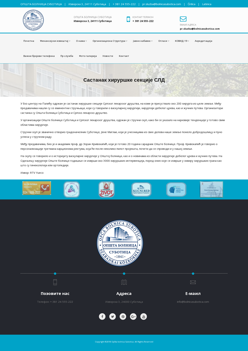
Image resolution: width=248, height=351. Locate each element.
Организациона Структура (109, 40)
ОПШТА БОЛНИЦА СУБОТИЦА (41, 4)
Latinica (206, 4)
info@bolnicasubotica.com (193, 301)
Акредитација (203, 40)
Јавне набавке (142, 40)
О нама (80, 40)
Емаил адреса (188, 24)
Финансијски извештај (54, 40)
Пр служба (66, 56)
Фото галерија (88, 56)
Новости (108, 56)
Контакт (124, 56)
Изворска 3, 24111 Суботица (87, 4)
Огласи (162, 40)
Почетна (28, 40)
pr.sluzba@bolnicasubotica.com (161, 4)
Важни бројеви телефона (39, 56)
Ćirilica (191, 4)
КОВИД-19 (181, 40)
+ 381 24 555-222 (124, 4)
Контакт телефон (143, 17)
